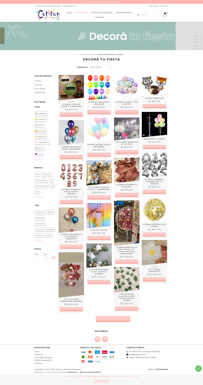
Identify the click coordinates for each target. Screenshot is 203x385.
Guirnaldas (40, 89)
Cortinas (38, 85)
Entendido (101, 381)
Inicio (69, 13)
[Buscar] (138, 15)
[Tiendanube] (158, 370)
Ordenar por (82, 67)
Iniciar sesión (163, 6)
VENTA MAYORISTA (124, 13)
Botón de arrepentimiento (90, 372)
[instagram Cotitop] (97, 339)
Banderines (40, 92)
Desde (37, 254)
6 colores (154, 266)
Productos (82, 13)
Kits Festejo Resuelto (101, 13)
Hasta (45, 254)
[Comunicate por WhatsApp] (198, 368)
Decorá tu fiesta (90, 54)
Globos (38, 81)
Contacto (99, 17)
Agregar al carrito (71, 114)
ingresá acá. (72, 372)
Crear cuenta (153, 6)
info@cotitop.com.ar (70, 6)
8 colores (71, 101)
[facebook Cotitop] (105, 339)
